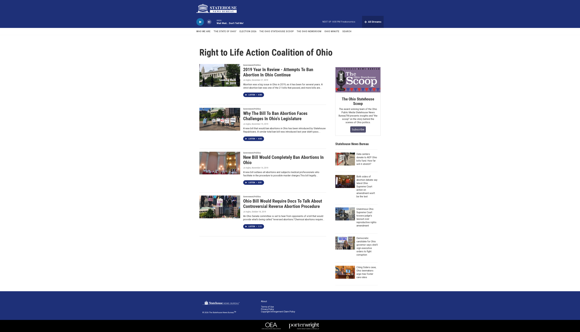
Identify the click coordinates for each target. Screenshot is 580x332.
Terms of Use (267, 307)
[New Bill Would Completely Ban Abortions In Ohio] (219, 163)
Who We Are (203, 31)
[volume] (209, 22)
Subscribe (358, 129)
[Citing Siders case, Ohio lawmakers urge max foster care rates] (345, 272)
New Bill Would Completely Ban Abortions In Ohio (283, 160)
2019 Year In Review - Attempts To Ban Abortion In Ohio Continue (278, 72)
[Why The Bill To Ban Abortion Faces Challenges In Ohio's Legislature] (219, 119)
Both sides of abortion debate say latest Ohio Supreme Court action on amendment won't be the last (366, 186)
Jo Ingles (247, 80)
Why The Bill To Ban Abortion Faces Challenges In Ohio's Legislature (275, 116)
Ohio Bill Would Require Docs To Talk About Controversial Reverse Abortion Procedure (282, 203)
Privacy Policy (267, 309)
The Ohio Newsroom (309, 31)
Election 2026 (248, 31)
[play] (200, 22)
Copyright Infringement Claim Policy (278, 312)
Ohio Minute (331, 31)
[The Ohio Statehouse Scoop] (357, 80)
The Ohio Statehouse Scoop (276, 31)
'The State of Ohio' (225, 31)
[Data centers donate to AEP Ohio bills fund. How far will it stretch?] (345, 158)
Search (346, 31)
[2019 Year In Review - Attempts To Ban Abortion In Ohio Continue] (219, 75)
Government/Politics (252, 65)
